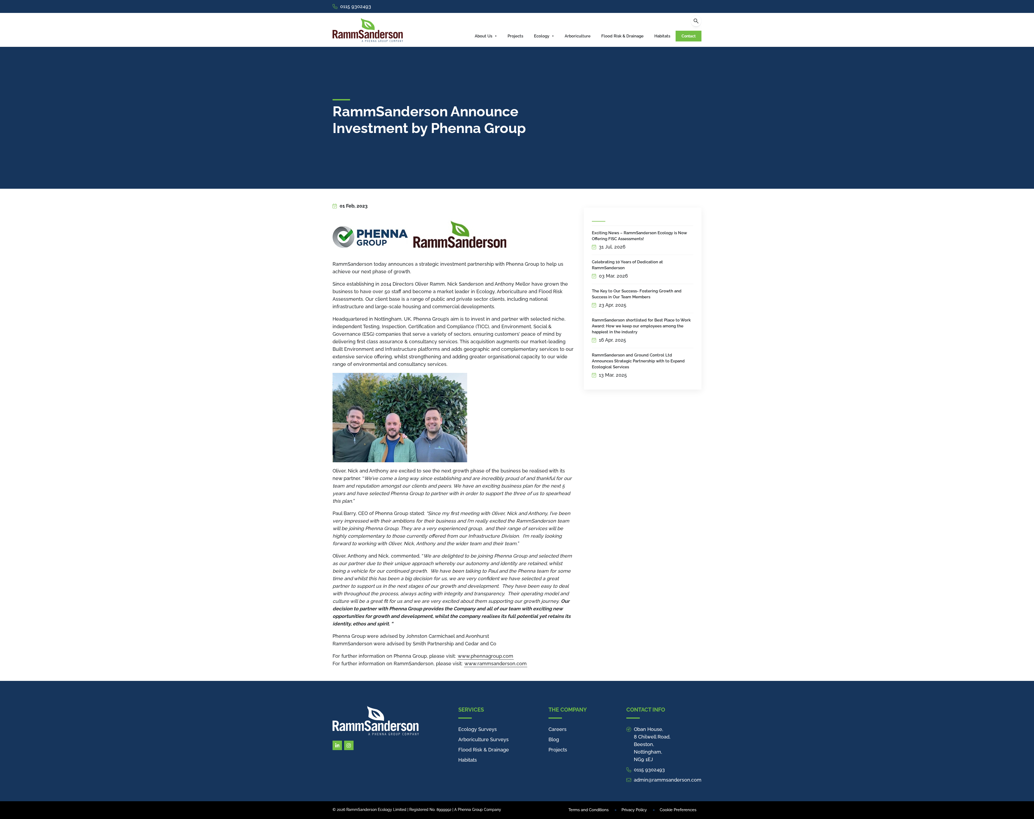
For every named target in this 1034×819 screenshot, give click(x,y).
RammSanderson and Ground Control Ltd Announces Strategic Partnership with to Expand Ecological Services (638, 361)
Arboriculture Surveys (483, 739)
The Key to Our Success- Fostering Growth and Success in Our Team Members (637, 294)
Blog (554, 739)
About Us (483, 36)
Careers (558, 729)
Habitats (662, 36)
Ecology (541, 36)
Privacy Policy (634, 809)
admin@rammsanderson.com (667, 780)
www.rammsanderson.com (495, 663)
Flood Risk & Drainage (622, 36)
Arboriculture (578, 36)
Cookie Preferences (678, 809)
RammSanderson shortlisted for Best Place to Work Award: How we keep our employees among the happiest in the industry (641, 326)
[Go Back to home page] (368, 30)
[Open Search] (696, 21)
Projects (515, 36)
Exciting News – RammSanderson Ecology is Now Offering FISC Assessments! (639, 235)
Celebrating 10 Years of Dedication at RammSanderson (627, 265)
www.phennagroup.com (485, 656)
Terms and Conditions (588, 809)
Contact (689, 36)
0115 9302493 (355, 6)
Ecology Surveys (477, 729)
